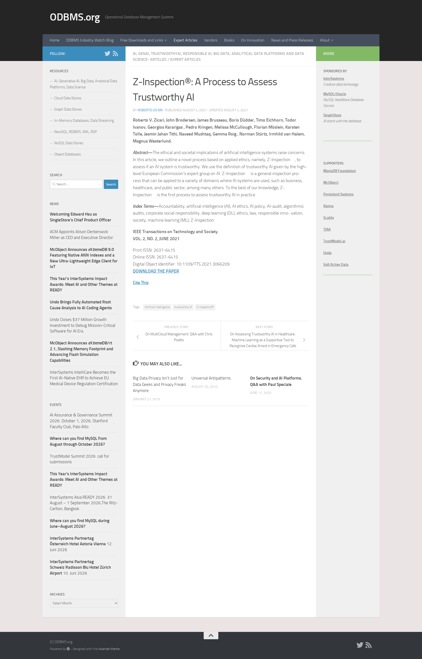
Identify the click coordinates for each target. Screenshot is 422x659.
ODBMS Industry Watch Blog (90, 40)
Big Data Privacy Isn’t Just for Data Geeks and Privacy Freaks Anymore (159, 384)
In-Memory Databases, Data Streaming (84, 120)
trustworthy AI (183, 307)
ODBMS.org (75, 17)
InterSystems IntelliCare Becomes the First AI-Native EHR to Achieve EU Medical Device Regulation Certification (84, 378)
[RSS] (115, 53)
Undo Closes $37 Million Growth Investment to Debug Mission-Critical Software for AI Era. (82, 325)
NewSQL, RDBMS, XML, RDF (75, 132)
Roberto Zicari (150, 110)
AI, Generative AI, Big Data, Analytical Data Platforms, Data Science (83, 84)
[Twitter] (107, 53)
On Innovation (252, 40)
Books (229, 40)
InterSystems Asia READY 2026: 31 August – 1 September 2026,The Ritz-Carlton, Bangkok (84, 503)
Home (54, 40)
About (325, 40)
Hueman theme (109, 649)
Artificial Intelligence (157, 307)
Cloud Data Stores (67, 98)
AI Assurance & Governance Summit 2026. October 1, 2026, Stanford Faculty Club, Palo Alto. (81, 420)
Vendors (210, 40)
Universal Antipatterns (211, 378)
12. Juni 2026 (81, 544)
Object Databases (67, 154)
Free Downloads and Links (141, 40)
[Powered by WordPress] (68, 648)
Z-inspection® (205, 307)
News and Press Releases (292, 40)
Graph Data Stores (68, 109)
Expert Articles (185, 40)
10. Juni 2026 (80, 567)
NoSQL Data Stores (68, 143)
